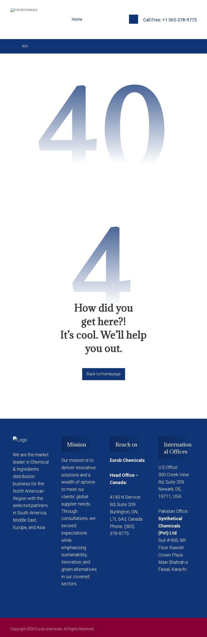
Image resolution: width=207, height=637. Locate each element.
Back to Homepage (103, 373)
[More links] (94, 19)
